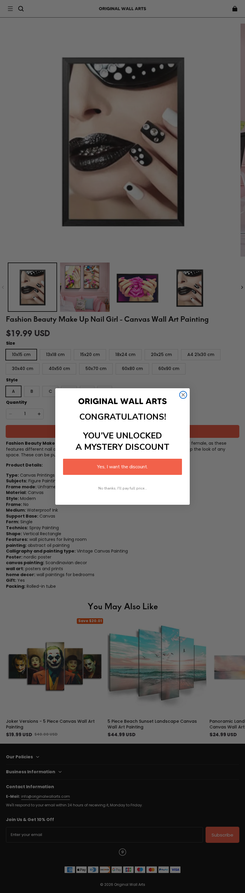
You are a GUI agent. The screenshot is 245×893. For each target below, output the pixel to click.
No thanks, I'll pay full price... (122, 488)
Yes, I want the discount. (122, 467)
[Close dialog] (183, 394)
